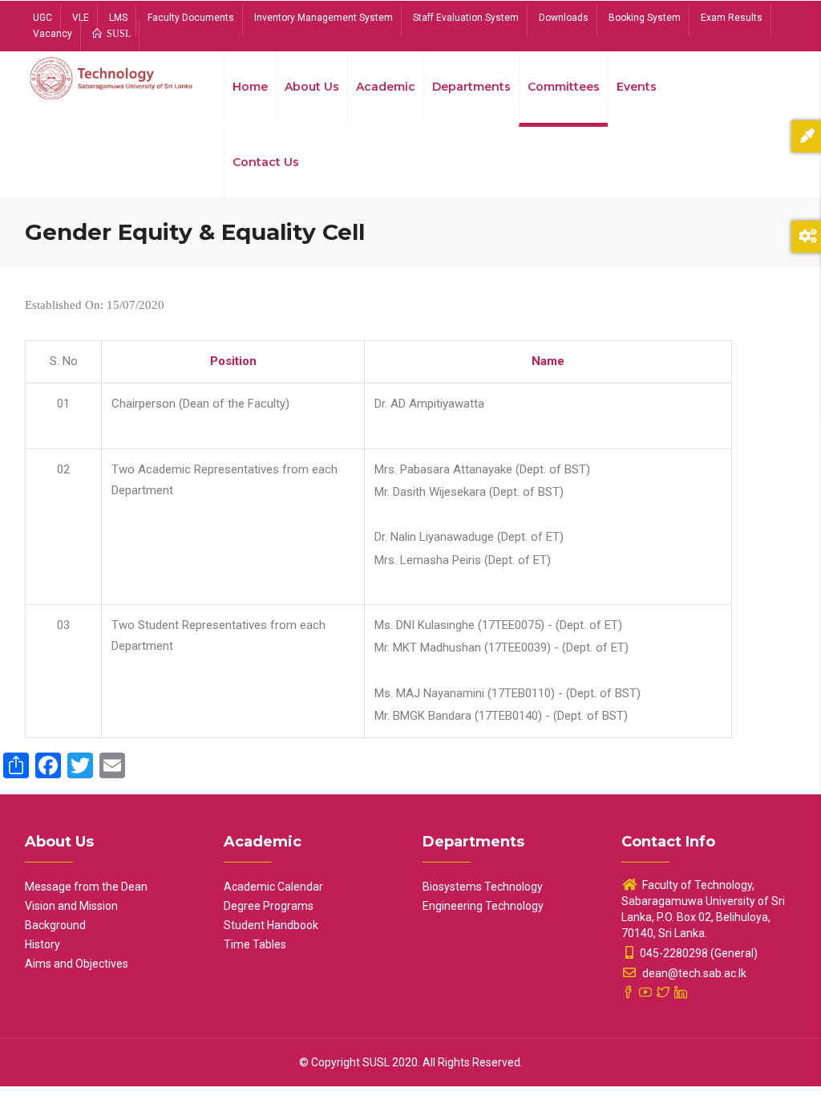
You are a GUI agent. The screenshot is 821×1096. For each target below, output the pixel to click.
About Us (312, 86)
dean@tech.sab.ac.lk (693, 973)
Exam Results (731, 17)
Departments (471, 86)
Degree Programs (268, 905)
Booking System (645, 17)
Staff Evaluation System (466, 17)
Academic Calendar (273, 886)
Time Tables (255, 944)
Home (250, 86)
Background (55, 925)
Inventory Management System (323, 17)
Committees (564, 86)
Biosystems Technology (483, 886)
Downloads (563, 17)
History (42, 944)
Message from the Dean (86, 886)
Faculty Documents (191, 17)
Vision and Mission (71, 905)
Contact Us (266, 162)
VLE (80, 17)
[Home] (112, 81)
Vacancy (52, 33)
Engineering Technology (483, 905)
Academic (385, 86)
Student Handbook (271, 925)
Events (637, 86)
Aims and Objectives (76, 963)
